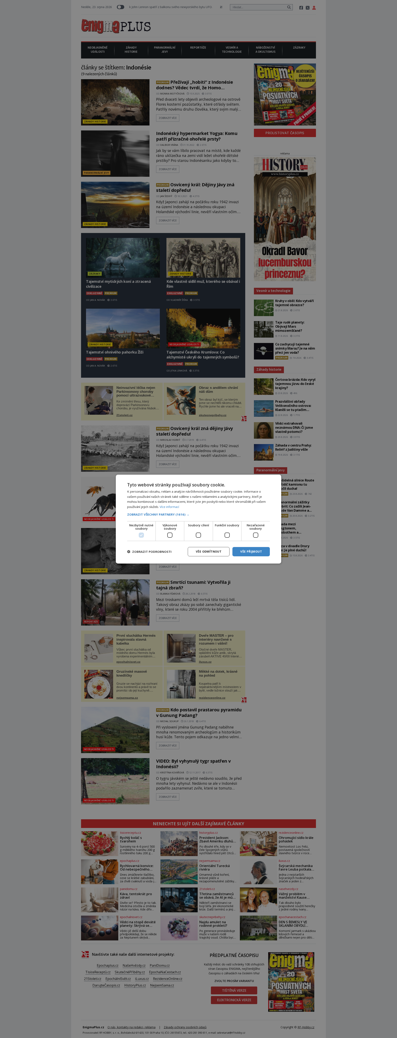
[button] (198, 514)
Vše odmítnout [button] (208, 551)
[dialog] (198, 519)
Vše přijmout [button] (251, 551)
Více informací (169, 507)
